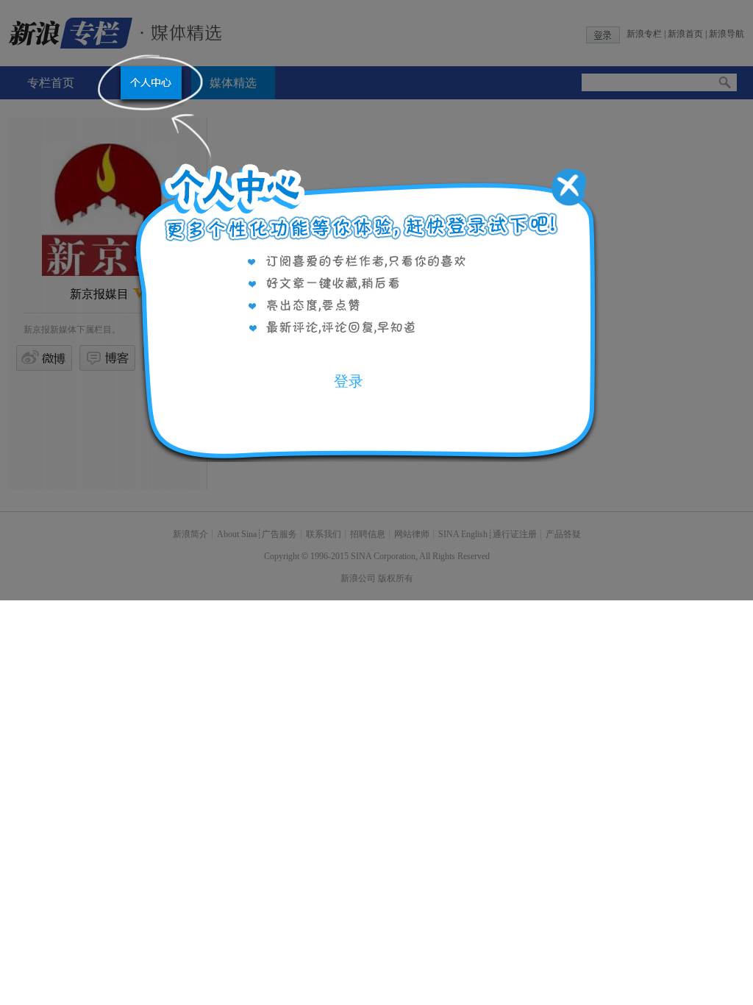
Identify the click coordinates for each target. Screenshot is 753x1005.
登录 (348, 381)
